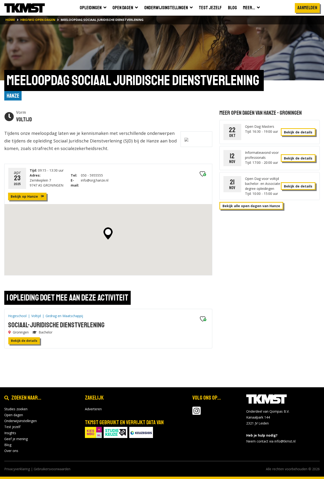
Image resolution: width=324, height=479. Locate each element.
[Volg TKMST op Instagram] (196, 413)
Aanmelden (307, 8)
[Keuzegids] (141, 432)
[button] (108, 233)
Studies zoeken (16, 409)
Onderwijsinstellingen (20, 421)
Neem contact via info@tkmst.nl (271, 441)
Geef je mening (16, 439)
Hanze (13, 95)
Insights (10, 433)
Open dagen (13, 415)
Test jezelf (12, 426)
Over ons (11, 450)
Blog (7, 445)
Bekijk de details (24, 340)
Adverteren (93, 409)
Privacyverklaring (17, 469)
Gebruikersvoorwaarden (52, 469)
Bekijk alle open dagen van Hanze (251, 206)
